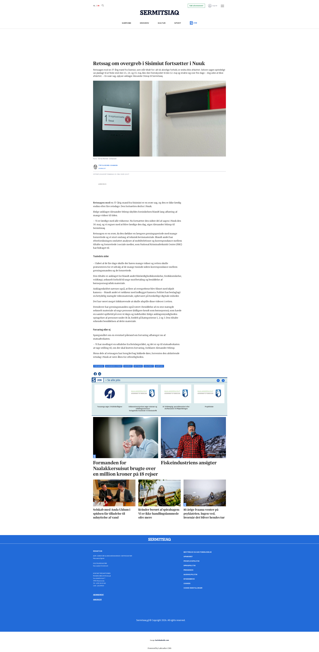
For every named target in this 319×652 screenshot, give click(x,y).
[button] (218, 380)
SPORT (177, 23)
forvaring (98, 366)
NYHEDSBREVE (189, 579)
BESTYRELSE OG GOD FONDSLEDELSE (198, 552)
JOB (195, 23)
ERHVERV (144, 23)
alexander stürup (113, 366)
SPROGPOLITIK (190, 565)
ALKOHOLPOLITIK (190, 574)
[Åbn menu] (221, 6)
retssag (138, 366)
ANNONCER (97, 599)
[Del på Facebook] (95, 374)
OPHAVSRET (188, 556)
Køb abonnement (196, 6)
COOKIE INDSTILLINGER (193, 588)
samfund (159, 366)
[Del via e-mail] (100, 374)
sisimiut (128, 366)
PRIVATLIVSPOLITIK (191, 561)
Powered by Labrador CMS (159, 648)
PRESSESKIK (188, 570)
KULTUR (162, 23)
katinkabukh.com (162, 640)
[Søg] (102, 5)
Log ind (214, 5)
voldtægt (149, 366)
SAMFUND (126, 23)
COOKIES (187, 583)
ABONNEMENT (98, 595)
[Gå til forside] (159, 12)
